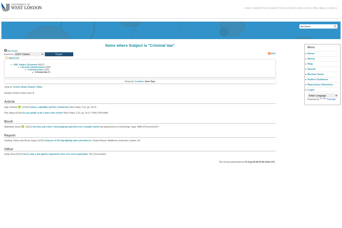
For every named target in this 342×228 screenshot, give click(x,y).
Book (24, 87)
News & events (296, 8)
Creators (139, 81)
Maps (322, 8)
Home (310, 53)
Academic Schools (278, 8)
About (311, 58)
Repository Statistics (320, 84)
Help (310, 63)
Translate (331, 99)
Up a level (12, 51)
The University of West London (21, 7)
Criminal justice (35, 69)
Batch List (13, 58)
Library (248, 8)
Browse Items (315, 74)
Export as (8, 54)
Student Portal (260, 8)
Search (311, 68)
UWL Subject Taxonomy (25, 64)
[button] (59, 54)
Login (311, 89)
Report (31, 87)
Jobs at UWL (311, 8)
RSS (273, 53)
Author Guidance (317, 79)
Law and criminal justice (32, 67)
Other (40, 87)
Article (16, 87)
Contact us (332, 8)
